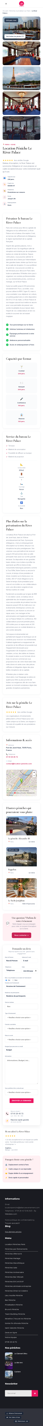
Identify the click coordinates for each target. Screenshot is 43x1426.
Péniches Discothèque (14, 1263)
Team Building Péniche (15, 1314)
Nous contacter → (21, 935)
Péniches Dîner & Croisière (16, 1291)
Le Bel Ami (18, 1363)
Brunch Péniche (12, 1309)
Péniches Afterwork (13, 1254)
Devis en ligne (11, 1333)
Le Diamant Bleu (20, 1354)
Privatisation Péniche (14, 1305)
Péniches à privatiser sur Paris (19, 11)
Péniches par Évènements (16, 1249)
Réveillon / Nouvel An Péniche (18, 1319)
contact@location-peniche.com (19, 764)
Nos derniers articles (13, 1232)
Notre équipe (11, 1337)
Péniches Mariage (12, 1258)
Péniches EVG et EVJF (14, 1281)
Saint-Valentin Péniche (14, 1328)
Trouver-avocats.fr (12, 1223)
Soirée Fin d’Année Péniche (16, 1323)
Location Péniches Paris (15, 1244)
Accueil (5, 11)
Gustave (17, 1372)
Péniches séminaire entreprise (18, 1286)
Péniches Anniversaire (14, 1272)
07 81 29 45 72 (12, 757)
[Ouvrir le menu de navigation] (6, 4)
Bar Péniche (10, 1300)
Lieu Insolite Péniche (14, 1295)
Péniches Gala (11, 1268)
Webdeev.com (11, 1214)
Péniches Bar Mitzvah (14, 1277)
